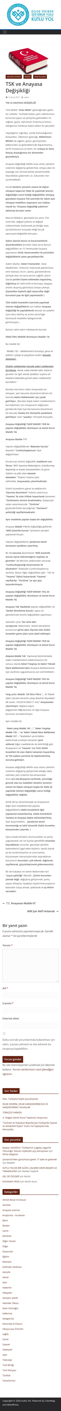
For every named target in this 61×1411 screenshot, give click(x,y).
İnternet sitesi (11, 1018)
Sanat (5, 1339)
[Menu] (5, 32)
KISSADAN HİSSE (11, 1181)
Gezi (5, 1282)
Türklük (6, 1375)
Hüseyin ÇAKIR (40, 77)
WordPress (12, 1404)
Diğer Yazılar (9, 1241)
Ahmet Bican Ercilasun (14, 1199)
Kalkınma (7, 1313)
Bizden (27, 77)
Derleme (7, 1235)
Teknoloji (7, 1359)
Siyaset (6, 1344)
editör (26, 97)
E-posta (8, 1003)
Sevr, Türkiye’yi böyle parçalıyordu (20, 1098)
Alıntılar (7, 1204)
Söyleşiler (8, 1349)
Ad (5, 988)
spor (5, 1354)
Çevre (5, 1230)
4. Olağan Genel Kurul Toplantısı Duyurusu (25, 1117)
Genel (6, 1277)
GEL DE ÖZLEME (11, 1176)
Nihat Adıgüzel (10, 1154)
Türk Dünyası (9, 1370)
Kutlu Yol (26, 1400)
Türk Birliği (8, 1365)
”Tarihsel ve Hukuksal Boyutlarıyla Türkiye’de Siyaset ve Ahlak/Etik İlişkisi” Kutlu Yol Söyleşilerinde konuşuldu (30, 1126)
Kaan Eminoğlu (10, 1308)
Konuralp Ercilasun (13, 1323)
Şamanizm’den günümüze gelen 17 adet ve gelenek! (30, 1159)
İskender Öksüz (11, 1303)
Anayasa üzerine (14, 77)
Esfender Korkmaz (12, 1266)
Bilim (5, 1220)
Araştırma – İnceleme (14, 1215)
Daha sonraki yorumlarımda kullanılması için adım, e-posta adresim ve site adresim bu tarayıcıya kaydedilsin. (29, 1044)
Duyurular (8, 1251)
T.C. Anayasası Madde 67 (21, 903)
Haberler (7, 1287)
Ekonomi (7, 1261)
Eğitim (6, 1256)
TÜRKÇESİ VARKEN (12, 1112)
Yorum (8, 945)
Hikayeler (7, 1292)
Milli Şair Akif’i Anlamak (41, 911)
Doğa (5, 1246)
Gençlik (6, 1272)
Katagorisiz (8, 1318)
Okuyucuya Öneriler (13, 1328)
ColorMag (50, 1400)
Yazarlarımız (9, 1380)
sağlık (5, 1334)
